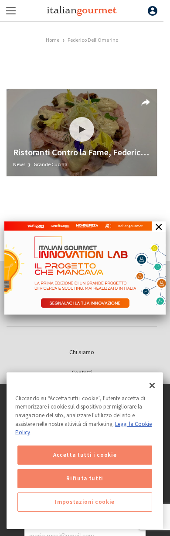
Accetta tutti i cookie (84, 455)
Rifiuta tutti (84, 478)
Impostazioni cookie (84, 502)
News (19, 164)
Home (52, 40)
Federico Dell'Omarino (93, 40)
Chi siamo (81, 352)
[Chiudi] (152, 385)
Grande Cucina (51, 164)
